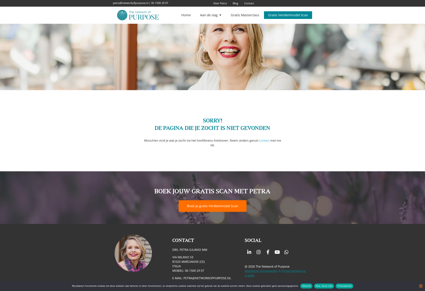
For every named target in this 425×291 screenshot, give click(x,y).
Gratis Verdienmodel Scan (288, 15)
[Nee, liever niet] (421, 286)
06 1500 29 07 (159, 3)
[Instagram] (258, 252)
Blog (235, 3)
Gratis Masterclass (245, 15)
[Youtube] (277, 252)
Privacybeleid (344, 286)
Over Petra (220, 3)
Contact (249, 3)
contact (264, 140)
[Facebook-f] (268, 252)
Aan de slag (209, 15)
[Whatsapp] (286, 252)
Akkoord (306, 286)
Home (186, 15)
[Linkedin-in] (249, 252)
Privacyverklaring (293, 271)
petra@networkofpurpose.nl (130, 3)
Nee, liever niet (324, 286)
